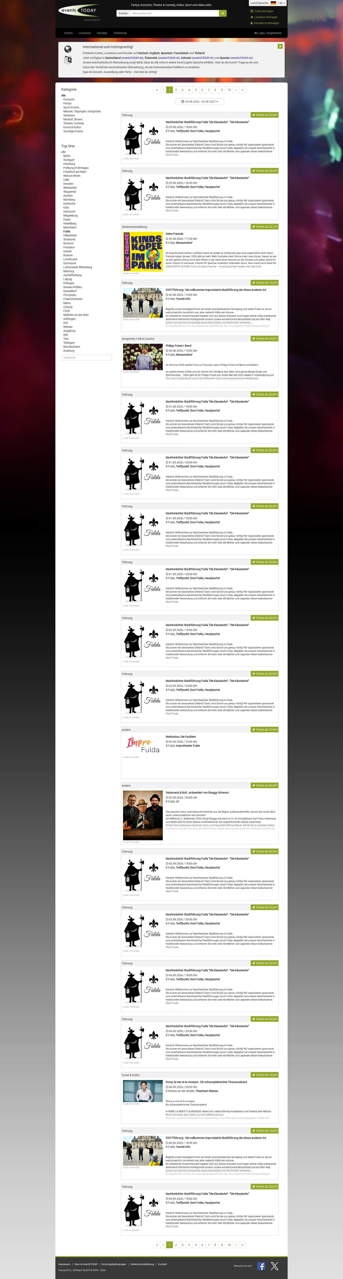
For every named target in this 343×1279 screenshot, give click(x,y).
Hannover (69, 211)
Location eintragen (265, 17)
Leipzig (67, 279)
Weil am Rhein (71, 175)
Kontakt (162, 1264)
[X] (275, 1265)
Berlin (66, 155)
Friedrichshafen (73, 299)
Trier (66, 338)
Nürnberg (69, 199)
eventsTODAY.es (241, 57)
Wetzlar (68, 326)
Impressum (64, 1264)
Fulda (66, 231)
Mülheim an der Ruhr (76, 314)
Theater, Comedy (73, 123)
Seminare (69, 115)
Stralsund (69, 239)
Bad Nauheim (71, 346)
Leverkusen (70, 259)
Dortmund (69, 263)
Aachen (68, 195)
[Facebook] (261, 1265)
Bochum (68, 243)
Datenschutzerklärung (142, 1264)
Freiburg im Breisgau (76, 167)
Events (68, 33)
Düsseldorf (70, 291)
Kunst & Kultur (72, 127)
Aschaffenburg (72, 275)
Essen (67, 219)
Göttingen (69, 318)
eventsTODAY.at (169, 57)
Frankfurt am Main (74, 171)
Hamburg (69, 163)
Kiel (65, 322)
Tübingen (69, 342)
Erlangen (68, 283)
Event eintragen (263, 11)
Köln (66, 207)
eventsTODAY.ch (203, 57)
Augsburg (69, 330)
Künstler (102, 33)
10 (229, 89)
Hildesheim (70, 235)
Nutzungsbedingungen (114, 1264)
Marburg (68, 271)
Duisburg (68, 350)
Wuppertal (69, 191)
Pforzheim (69, 295)
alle (63, 95)
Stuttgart (69, 159)
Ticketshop (120, 33)
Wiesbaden (70, 187)
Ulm (65, 334)
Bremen (68, 255)
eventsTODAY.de (132, 57)
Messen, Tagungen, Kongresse (82, 111)
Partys (67, 103)
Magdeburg (70, 215)
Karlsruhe (69, 203)
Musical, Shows (72, 119)
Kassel (67, 251)
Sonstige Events (73, 131)
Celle (66, 179)
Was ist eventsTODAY (86, 1264)
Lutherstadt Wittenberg (77, 267)
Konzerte (68, 99)
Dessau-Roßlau (72, 287)
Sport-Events (71, 107)
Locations (85, 33)
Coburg (67, 307)
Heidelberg (69, 223)
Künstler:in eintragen (265, 23)
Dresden (68, 183)
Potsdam (69, 247)
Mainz (67, 303)
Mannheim (69, 227)
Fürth (66, 310)
